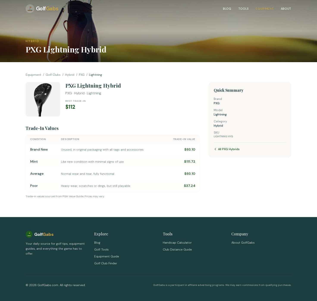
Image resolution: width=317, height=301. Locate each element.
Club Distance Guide (177, 249)
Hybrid (69, 75)
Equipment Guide (106, 256)
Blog (227, 9)
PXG (82, 75)
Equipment (265, 9)
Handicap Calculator (177, 242)
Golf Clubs (53, 75)
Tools (243, 9)
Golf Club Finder (105, 263)
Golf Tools (101, 249)
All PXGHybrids (229, 149)
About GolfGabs (243, 242)
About (286, 9)
